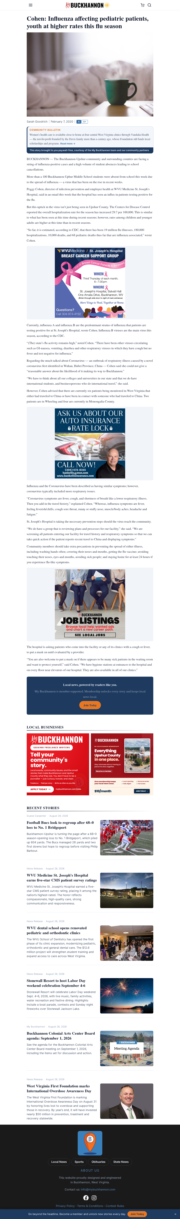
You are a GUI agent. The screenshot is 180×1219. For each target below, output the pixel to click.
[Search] (149, 5)
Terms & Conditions (90, 1206)
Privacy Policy (65, 1206)
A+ (84, 121)
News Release (35, 868)
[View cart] (142, 5)
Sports (79, 1162)
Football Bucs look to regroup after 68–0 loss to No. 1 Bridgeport (60, 824)
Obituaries (98, 1162)
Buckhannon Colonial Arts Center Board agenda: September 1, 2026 (61, 1035)
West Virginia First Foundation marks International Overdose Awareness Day (59, 1088)
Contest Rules (115, 1206)
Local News (59, 1162)
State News (121, 1162)
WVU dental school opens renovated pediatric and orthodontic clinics (57, 930)
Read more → (67, 143)
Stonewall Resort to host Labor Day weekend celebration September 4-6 (56, 983)
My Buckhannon (36, 1026)
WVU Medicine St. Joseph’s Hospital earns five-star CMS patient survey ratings (62, 877)
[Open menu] (30, 5)
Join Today (137, 1214)
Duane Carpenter (36, 815)
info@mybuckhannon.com (98, 1189)
